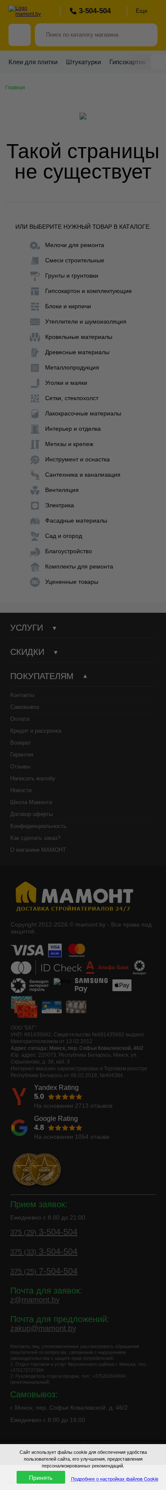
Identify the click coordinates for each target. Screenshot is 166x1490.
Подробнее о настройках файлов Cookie (114, 1478)
